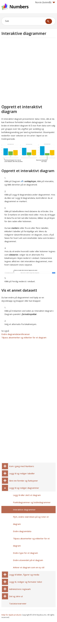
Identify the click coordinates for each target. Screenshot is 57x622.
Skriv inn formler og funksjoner (23, 480)
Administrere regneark (20, 589)
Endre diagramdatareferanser (15, 334)
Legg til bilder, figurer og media (24, 574)
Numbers (18, 7)
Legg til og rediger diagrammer (24, 487)
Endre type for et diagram (25, 553)
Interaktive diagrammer (24, 509)
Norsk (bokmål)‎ (43, 2)
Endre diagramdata (22, 531)
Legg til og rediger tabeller (22, 473)
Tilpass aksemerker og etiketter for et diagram (23, 337)
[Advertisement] (28, 70)
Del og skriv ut (16, 596)
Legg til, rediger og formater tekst (25, 581)
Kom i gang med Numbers (21, 466)
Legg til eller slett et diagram (27, 495)
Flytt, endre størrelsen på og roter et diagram (31, 520)
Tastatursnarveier (17, 603)
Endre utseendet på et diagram (28, 560)
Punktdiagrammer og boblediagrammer (32, 502)
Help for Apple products (11, 615)
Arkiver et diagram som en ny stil (28, 567)
